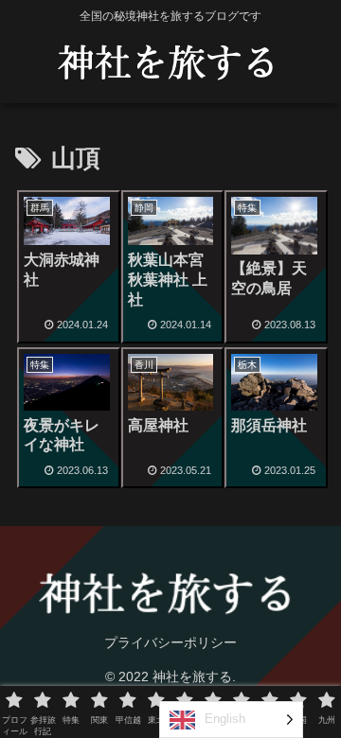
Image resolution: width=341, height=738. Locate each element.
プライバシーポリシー (170, 642)
